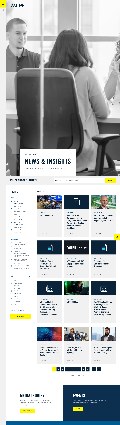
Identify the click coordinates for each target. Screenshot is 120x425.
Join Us (78, 409)
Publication (16, 299)
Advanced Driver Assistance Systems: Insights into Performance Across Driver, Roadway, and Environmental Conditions (77, 221)
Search (110, 180)
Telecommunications (19, 230)
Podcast (16, 296)
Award (15, 280)
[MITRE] (17, 5)
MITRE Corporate (18, 219)
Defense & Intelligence (19, 209)
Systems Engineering (19, 227)
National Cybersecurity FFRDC (22, 266)
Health (15, 214)
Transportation (17, 232)
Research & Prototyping (20, 224)
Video (15, 304)
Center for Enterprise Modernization (19, 247)
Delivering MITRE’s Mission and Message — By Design (76, 350)
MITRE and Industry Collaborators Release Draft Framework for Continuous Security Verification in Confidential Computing (49, 308)
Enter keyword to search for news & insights (67, 180)
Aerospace (16, 201)
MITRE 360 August (46, 215)
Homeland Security (19, 217)
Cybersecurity (17, 206)
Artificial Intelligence (19, 203)
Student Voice (17, 301)
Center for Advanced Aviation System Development (21, 243)
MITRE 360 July (72, 302)
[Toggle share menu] (3, 10)
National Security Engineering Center (21, 269)
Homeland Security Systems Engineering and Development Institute (21, 255)
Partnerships (17, 222)
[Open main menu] (3, 4)
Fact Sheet (16, 285)
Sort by (13, 311)
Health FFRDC (17, 251)
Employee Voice (18, 283)
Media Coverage (18, 291)
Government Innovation (20, 211)
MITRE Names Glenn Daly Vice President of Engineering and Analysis (103, 218)
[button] (20, 197)
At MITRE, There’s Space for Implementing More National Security (103, 350)
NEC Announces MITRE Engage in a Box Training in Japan (76, 263)
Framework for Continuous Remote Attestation (101, 263)
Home (26, 154)
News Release (17, 293)
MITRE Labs (17, 263)
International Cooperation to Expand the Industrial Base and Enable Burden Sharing (49, 351)
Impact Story (17, 288)
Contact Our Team (27, 411)
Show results (20, 316)
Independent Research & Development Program (20, 259)
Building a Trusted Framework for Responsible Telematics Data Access (49, 265)
